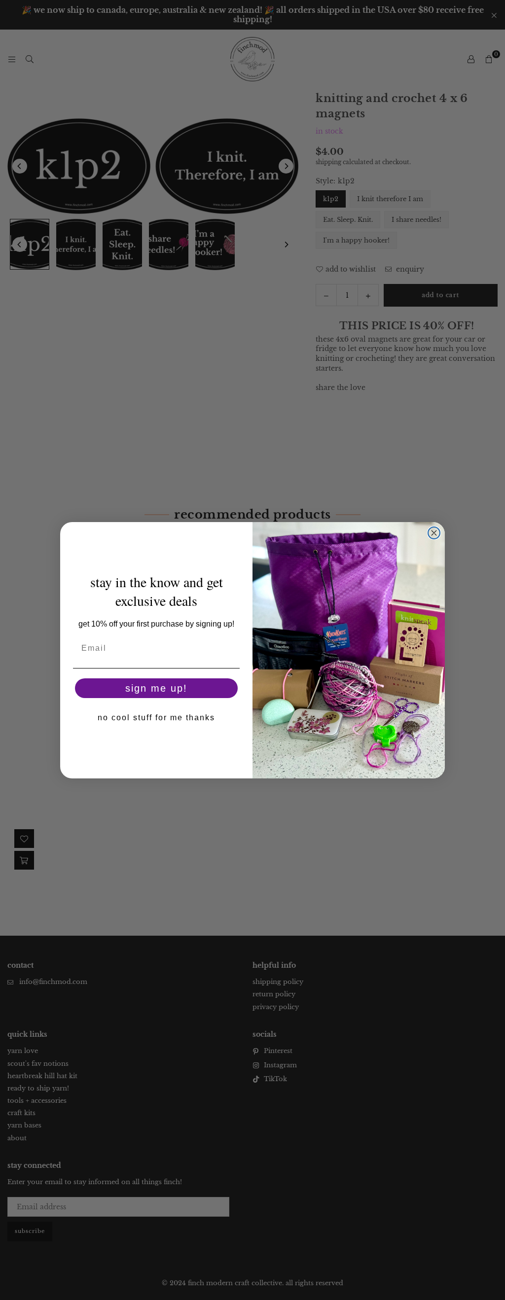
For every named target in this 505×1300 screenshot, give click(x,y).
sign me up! (156, 688)
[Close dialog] (434, 533)
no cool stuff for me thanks (156, 717)
